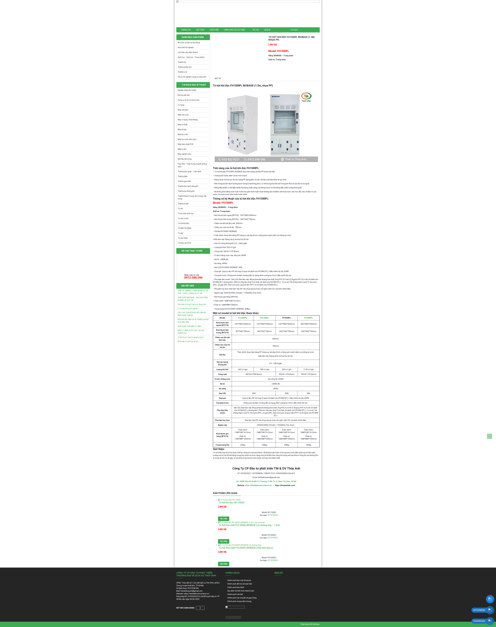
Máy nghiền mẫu (184, 154)
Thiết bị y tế (182, 72)
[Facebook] (198, 608)
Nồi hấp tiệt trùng (185, 159)
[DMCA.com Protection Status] (233, 617)
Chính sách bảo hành (235, 587)
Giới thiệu (200, 30)
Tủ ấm (180, 209)
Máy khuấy (182, 129)
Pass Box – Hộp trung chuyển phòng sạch (192, 165)
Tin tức (255, 30)
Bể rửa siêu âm (184, 95)
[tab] (218, 78)
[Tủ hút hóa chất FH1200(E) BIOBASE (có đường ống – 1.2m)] (241, 522)
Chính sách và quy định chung (239, 601)
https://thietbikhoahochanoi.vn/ (258, 485)
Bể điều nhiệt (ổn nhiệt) (187, 90)
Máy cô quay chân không (188, 120)
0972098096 (273, 515)
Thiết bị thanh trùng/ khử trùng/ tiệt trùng (192, 197)
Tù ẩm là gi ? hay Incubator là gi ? (191, 337)
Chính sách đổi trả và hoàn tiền (239, 584)
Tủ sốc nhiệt (183, 238)
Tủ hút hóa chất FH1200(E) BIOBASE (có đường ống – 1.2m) (249, 525)
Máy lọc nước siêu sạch (187, 139)
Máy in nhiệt (182, 125)
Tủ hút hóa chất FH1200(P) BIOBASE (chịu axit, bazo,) (245, 547)
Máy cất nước (183, 115)
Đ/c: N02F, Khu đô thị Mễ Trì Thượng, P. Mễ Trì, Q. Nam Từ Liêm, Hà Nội (266, 481)
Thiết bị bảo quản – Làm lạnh (189, 171)
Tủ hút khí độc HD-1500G (231, 502)
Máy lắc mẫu (183, 134)
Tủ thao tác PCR (184, 243)
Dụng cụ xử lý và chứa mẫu (188, 100)
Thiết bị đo (182, 62)
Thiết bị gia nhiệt (184, 181)
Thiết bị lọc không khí (186, 191)
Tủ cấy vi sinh (183, 218)
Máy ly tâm (182, 149)
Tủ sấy (180, 233)
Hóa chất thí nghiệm (186, 47)
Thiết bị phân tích (185, 67)
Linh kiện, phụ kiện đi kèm (188, 52)
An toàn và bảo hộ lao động (189, 42)
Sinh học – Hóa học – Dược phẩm (191, 57)
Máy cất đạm (183, 110)
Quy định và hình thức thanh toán (240, 591)
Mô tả (218, 78)
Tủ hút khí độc (183, 223)
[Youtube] (202, 608)
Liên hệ (267, 30)
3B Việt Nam (315, 624)
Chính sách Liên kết (235, 594)
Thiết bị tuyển (183, 204)
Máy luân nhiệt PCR (185, 144)
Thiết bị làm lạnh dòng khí (188, 186)
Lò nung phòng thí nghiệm (188, 308)
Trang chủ (186, 30)
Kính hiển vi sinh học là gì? (188, 341)
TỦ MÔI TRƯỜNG (184, 228)
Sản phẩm (214, 30)
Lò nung (181, 105)
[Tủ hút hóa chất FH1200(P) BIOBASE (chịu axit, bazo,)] (239, 545)
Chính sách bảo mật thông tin (239, 580)
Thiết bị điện (182, 176)
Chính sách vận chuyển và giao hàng (242, 598)
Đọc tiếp (223, 519)
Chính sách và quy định (234, 30)
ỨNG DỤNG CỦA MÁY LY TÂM (189, 326)
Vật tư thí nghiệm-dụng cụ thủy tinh (192, 77)
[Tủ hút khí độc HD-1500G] (229, 500)
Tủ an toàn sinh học (186, 213)
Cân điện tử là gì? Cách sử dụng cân (192, 304)
